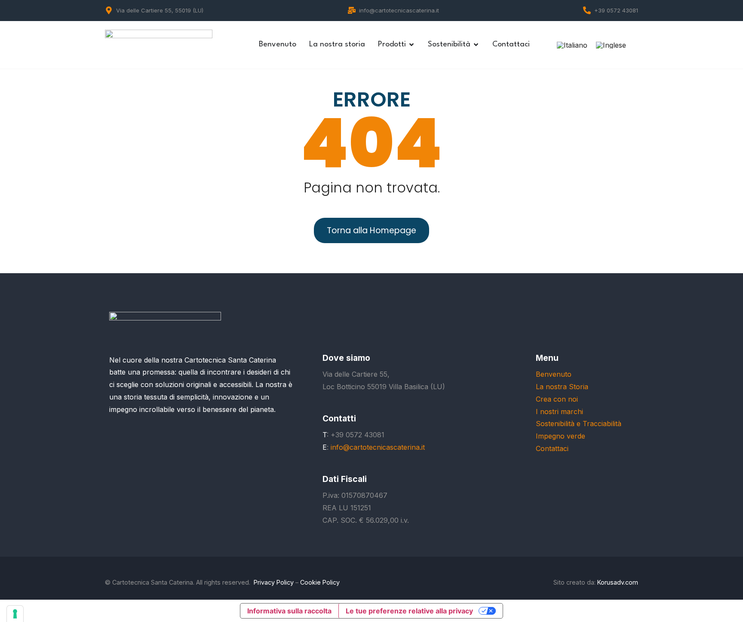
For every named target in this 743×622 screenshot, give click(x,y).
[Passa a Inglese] (611, 45)
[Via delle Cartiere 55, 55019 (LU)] (109, 10)
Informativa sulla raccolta (289, 611)
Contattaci (552, 448)
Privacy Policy (274, 582)
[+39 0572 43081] (587, 10)
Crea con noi (557, 399)
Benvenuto (553, 374)
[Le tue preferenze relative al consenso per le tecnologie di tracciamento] (15, 614)
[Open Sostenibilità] (476, 44)
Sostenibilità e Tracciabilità (578, 423)
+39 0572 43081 (616, 10)
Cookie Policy (320, 582)
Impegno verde (560, 436)
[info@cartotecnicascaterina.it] (352, 10)
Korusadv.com (617, 582)
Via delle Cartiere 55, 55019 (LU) (159, 10)
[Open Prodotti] (411, 44)
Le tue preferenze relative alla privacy (409, 611)
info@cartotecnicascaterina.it (399, 10)
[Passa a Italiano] (572, 45)
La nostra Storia (562, 386)
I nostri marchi (559, 411)
